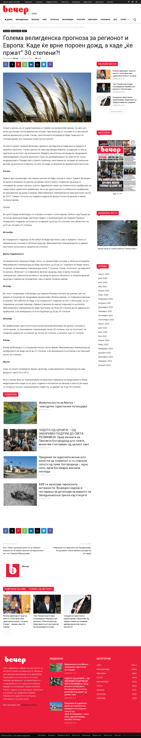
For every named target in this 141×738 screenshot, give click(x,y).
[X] (136, 2)
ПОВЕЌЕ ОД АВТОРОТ (40, 589)
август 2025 (103, 323)
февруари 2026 (105, 299)
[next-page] (9, 632)
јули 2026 (102, 278)
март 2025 (103, 344)
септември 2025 (106, 319)
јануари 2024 (104, 365)
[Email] (37, 64)
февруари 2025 (105, 348)
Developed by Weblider (131, 735)
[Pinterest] (18, 64)
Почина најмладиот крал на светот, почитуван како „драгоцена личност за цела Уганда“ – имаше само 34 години (15, 621)
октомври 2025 (105, 315)
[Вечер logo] (19, 10)
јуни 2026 (102, 282)
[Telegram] (44, 64)
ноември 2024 (105, 361)
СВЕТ (24, 31)
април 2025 (103, 340)
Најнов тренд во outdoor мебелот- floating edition (117, 249)
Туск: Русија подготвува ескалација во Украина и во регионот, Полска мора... (124, 86)
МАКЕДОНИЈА (16, 31)
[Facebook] (128, 2)
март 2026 (103, 294)
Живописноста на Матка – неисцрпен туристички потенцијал (76, 667)
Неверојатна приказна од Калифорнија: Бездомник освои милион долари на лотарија (72, 550)
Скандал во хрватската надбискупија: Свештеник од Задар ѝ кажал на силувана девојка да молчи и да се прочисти (76, 621)
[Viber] (50, 64)
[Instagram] (132, 2)
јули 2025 (102, 328)
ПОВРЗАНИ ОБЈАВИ (15, 589)
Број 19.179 (117, 194)
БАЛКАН (13, 27)
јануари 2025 (104, 352)
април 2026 (103, 290)
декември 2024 (105, 356)
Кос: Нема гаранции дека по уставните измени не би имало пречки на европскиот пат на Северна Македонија (23, 550)
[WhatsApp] (25, 64)
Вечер (15, 58)
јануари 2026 (104, 303)
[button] (134, 19)
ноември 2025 (105, 311)
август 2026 (103, 274)
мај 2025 (102, 336)
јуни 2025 (102, 332)
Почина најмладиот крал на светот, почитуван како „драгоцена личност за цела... (125, 73)
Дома (5, 27)
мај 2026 (102, 286)
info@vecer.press (29, 705)
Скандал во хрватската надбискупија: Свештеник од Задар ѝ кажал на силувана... (124, 99)
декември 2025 (105, 307)
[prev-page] (4, 632)
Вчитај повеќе (116, 111)
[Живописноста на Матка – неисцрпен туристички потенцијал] (56, 667)
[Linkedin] (31, 64)
